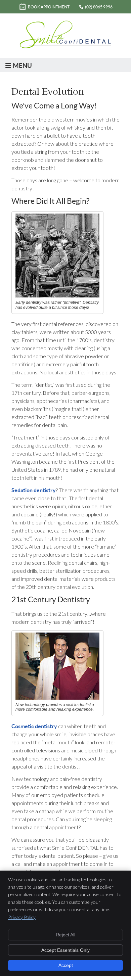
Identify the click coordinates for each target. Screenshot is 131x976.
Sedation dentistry (33, 490)
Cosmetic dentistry (34, 726)
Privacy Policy (22, 917)
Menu (22, 65)
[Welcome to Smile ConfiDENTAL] (65, 47)
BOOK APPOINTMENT (49, 7)
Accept (65, 965)
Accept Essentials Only (65, 950)
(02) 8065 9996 (99, 7)
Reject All (65, 934)
